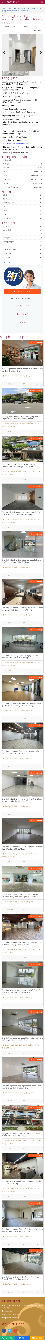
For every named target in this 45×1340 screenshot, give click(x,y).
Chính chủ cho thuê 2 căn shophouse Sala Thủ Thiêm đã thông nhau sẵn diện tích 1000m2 (20, 895)
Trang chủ (5, 8)
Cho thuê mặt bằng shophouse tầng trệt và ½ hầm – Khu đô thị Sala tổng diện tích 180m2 (22, 800)
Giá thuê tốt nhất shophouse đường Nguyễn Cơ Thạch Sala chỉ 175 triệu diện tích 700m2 (21, 513)
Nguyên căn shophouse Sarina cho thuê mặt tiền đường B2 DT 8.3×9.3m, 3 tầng (21, 1134)
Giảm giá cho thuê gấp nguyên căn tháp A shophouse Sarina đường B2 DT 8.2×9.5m (18, 465)
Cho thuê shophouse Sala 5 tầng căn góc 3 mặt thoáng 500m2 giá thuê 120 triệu (20, 752)
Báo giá (38, 1337)
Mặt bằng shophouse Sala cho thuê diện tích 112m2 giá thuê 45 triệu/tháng (22, 370)
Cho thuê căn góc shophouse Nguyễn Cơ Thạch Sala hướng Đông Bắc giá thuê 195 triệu (22, 1039)
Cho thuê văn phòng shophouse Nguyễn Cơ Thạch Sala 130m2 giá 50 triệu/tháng (22, 848)
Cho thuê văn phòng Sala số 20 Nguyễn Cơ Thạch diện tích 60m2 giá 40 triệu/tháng (21, 656)
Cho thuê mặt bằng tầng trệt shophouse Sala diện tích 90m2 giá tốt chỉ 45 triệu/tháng (21, 561)
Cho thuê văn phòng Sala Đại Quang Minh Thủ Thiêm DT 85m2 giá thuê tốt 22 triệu (20, 1278)
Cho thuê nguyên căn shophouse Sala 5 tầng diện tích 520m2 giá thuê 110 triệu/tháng (21, 991)
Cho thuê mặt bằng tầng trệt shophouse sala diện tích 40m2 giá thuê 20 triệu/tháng (21, 1087)
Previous (5, 53)
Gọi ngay (8, 1337)
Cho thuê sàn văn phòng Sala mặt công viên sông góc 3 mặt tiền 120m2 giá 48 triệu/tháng (21, 704)
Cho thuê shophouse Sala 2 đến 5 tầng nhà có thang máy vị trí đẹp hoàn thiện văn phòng (22, 1230)
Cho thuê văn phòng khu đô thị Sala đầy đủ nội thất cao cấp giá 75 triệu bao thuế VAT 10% (22, 609)
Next (40, 53)
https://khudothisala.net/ (17, 143)
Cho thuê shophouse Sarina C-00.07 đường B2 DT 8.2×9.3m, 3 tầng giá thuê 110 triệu (21, 943)
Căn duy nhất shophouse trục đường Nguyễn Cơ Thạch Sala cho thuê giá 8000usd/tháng (21, 417)
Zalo (23, 1337)
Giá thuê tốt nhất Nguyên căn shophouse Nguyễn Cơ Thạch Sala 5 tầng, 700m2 (21, 1182)
